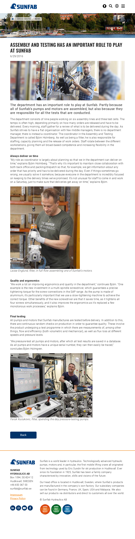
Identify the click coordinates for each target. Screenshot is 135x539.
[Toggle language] (117, 5)
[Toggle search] (110, 6)
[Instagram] (18, 508)
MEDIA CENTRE (24, 19)
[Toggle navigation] (123, 6)
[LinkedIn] (12, 508)
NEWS (37, 19)
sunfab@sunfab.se (20, 488)
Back (23, 435)
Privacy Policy (18, 498)
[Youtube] (24, 508)
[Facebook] (30, 508)
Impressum (16, 494)
